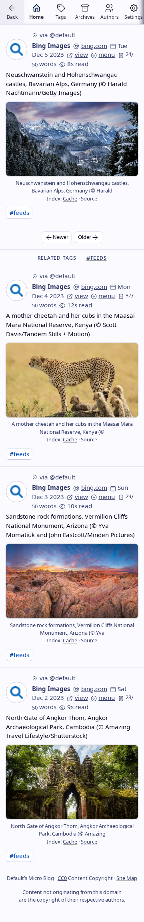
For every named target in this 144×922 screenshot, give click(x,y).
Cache (70, 198)
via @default (57, 35)
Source (89, 198)
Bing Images (51, 46)
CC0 (62, 878)
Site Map (126, 878)
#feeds (19, 212)
